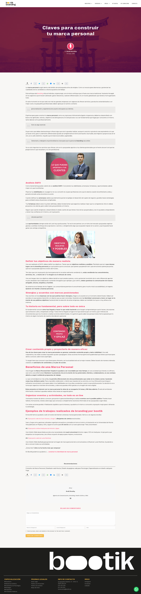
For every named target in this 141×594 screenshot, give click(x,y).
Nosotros (88, 3)
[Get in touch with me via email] (70, 498)
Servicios (97, 3)
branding (40, 93)
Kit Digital (115, 3)
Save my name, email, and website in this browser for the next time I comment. (48, 531)
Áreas (106, 3)
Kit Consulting (125, 3)
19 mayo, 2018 (70, 53)
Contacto (134, 3)
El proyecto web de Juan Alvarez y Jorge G (42, 418)
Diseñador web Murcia (53, 468)
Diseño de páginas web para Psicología (75, 468)
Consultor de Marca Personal (35, 468)
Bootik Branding (72, 51)
